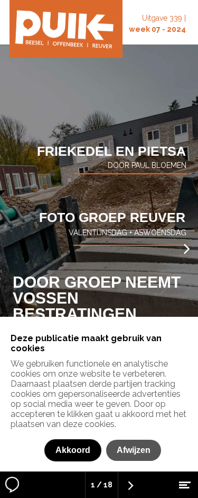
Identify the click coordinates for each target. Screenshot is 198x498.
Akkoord (72, 450)
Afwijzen (133, 450)
